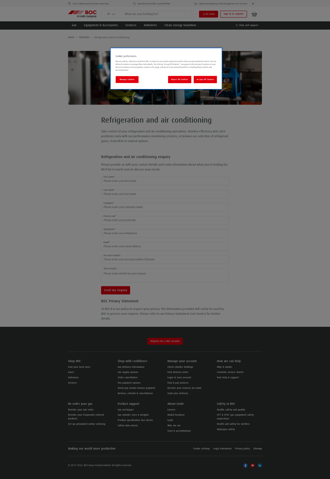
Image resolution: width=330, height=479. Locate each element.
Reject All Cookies (179, 79)
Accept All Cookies (205, 79)
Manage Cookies (127, 79)
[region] (166, 68)
